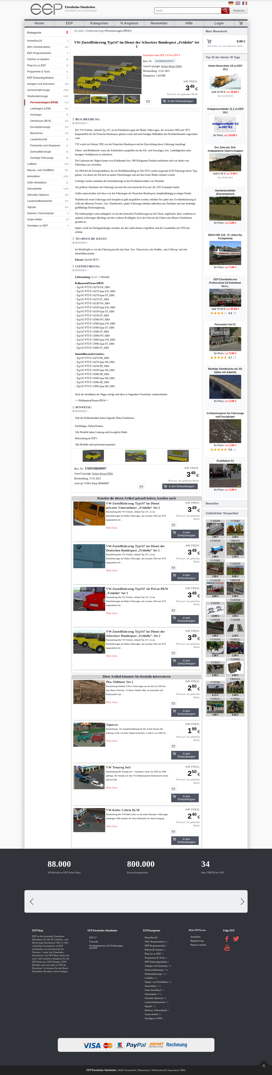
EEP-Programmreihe (39, 53)
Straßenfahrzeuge (37, 96)
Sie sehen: (79, 30)
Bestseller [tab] (212, 503)
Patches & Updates (38, 59)
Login (219, 23)
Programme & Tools (38, 71)
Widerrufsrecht (159, 1070)
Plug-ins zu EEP (36, 65)
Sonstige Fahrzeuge (42, 157)
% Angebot (129, 23)
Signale (31, 207)
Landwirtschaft (38, 139)
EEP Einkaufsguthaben (40, 77)
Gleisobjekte (34, 188)
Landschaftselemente (39, 201)
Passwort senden (198, 945)
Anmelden (195, 937)
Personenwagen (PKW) (44, 102)
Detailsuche (239, 10)
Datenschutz (144, 1070)
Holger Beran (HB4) (171, 66)
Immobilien (33, 176)
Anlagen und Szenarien (41, 83)
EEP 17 (93, 937)
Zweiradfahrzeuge (40, 151)
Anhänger (36, 114)
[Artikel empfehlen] (148, 101)
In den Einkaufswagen (180, 101)
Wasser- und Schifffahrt (40, 170)
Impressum (173, 1070)
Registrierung (197, 941)
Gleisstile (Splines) (38, 194)
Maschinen (36, 133)
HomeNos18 (34, 40)
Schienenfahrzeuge (38, 90)
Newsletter (159, 23)
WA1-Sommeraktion (38, 46)
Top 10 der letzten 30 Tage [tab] (223, 57)
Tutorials (93, 941)
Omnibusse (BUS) (40, 120)
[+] (107, 74)
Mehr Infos (112, 527)
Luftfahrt (32, 164)
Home (39, 23)
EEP (69, 23)
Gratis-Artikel (34, 219)
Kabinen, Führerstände (40, 213)
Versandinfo (130, 1070)
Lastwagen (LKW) (40, 108)
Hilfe (189, 23)
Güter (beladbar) (36, 182)
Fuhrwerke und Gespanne (45, 145)
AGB (120, 1070)
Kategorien (99, 23)
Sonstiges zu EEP (37, 225)
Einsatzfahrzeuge (40, 127)
